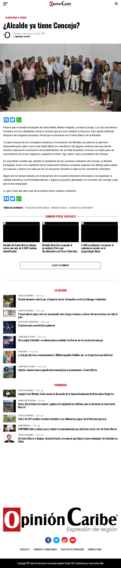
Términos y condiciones (45, 549)
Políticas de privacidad (72, 549)
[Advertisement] (60, 470)
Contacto (24, 549)
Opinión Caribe (22, 36)
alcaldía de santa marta (37, 208)
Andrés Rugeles (59, 208)
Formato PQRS (94, 549)
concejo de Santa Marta (81, 208)
